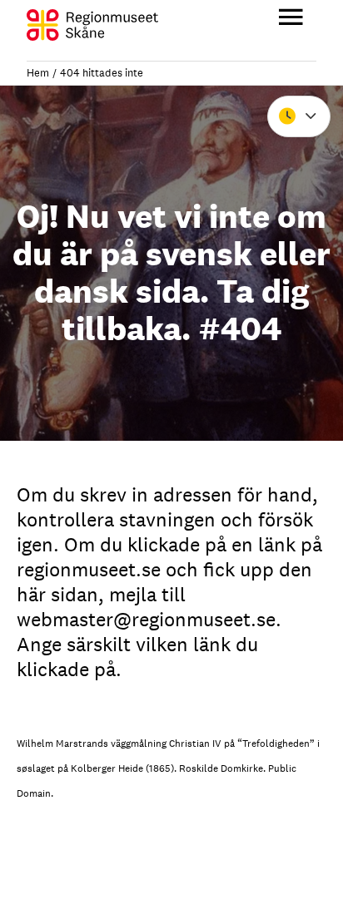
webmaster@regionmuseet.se (146, 619)
